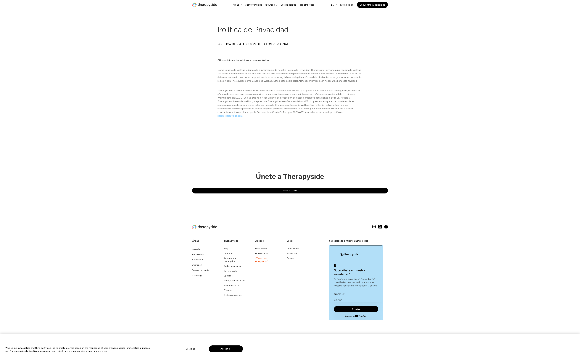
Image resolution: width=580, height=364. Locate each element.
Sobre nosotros (231, 285)
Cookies (291, 258)
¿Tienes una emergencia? (261, 260)
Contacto (228, 253)
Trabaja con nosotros (234, 280)
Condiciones (293, 248)
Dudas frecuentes (232, 266)
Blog (226, 248)
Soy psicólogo (288, 4)
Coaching (197, 275)
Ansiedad (196, 249)
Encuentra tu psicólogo (372, 4)
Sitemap (228, 290)
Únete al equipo (290, 190)
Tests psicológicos (233, 295)
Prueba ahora (261, 253)
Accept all (226, 349)
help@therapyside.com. (230, 115)
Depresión (197, 265)
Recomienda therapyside (230, 260)
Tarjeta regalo (230, 271)
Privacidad (292, 253)
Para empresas (306, 4)
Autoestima (198, 254)
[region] (290, 349)
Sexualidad (197, 259)
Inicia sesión (346, 4)
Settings (190, 349)
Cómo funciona (253, 4)
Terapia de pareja (200, 270)
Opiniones (229, 276)
